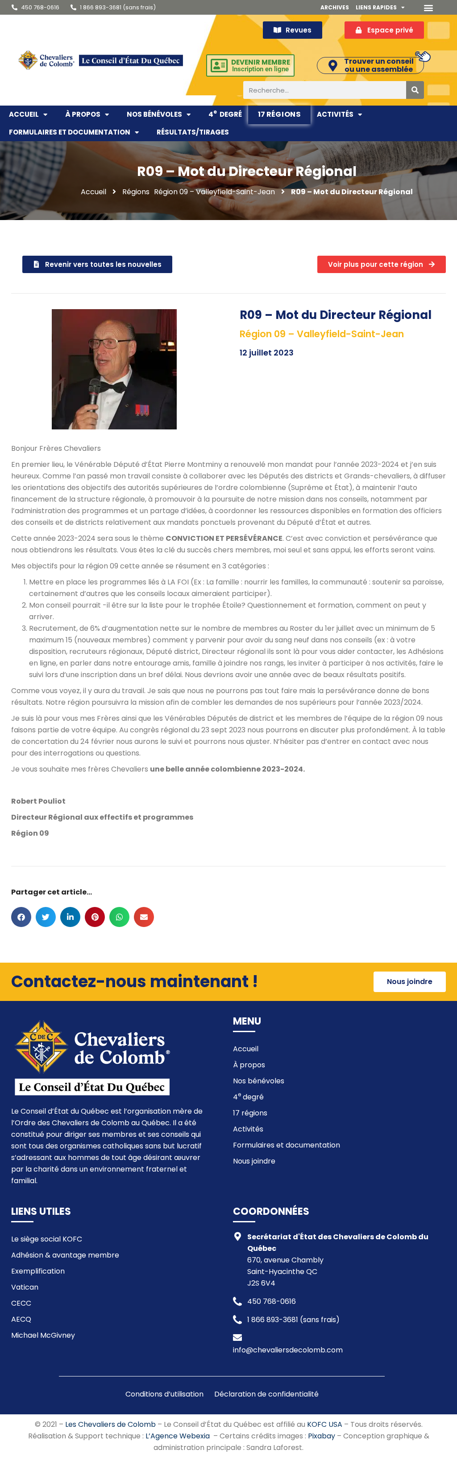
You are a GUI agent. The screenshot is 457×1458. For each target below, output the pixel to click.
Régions (136, 192)
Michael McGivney (43, 1335)
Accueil (24, 114)
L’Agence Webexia (177, 1436)
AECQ (21, 1319)
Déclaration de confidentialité (266, 1394)
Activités (335, 114)
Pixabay (321, 1436)
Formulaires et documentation (69, 132)
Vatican (24, 1287)
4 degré (225, 113)
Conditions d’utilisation (164, 1394)
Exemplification (38, 1271)
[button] (428, 7)
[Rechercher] (415, 90)
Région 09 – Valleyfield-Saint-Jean (214, 192)
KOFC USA (324, 1424)
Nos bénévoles (154, 114)
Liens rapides (376, 7)
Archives (334, 7)
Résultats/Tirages (193, 132)
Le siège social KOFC (46, 1239)
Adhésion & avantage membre (65, 1255)
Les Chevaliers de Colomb (110, 1424)
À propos (82, 114)
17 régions (279, 114)
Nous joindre (254, 1161)
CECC (21, 1303)
